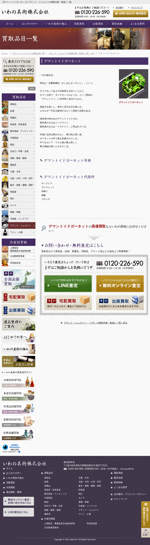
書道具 (13, 165)
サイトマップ (137, 7)
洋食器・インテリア (19, 218)
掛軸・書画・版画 (18, 158)
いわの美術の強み (55, 24)
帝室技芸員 (15, 263)
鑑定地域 (118, 477)
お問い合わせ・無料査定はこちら (145, 514)
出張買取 (97, 24)
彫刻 (12, 144)
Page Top (145, 532)
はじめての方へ (29, 24)
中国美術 (14, 138)
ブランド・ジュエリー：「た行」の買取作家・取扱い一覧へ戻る (95, 323)
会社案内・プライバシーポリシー (130, 494)
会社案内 (119, 7)
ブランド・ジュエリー (20, 225)
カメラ (13, 205)
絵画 (12, 111)
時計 (12, 198)
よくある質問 (137, 24)
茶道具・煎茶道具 (18, 124)
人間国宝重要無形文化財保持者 (20, 249)
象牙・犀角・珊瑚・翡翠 (21, 185)
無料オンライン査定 (120, 283)
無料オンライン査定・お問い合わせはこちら (18, 501)
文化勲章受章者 (17, 256)
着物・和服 (15, 212)
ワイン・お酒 (16, 232)
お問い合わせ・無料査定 (130, 13)
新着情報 (118, 482)
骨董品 (13, 117)
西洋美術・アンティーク (21, 131)
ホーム (9, 24)
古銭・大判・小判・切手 (21, 178)
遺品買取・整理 (14, 492)
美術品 (13, 104)
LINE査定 (68, 283)
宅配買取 (79, 24)
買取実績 (116, 24)
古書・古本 (15, 171)
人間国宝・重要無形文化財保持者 (59, 523)
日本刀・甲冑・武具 (19, 151)
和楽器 (13, 192)
